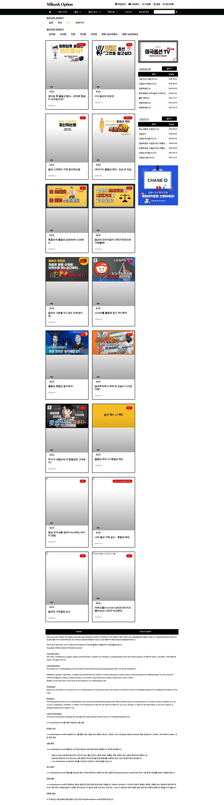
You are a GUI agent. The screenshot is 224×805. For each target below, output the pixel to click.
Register (144, 12)
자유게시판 (145, 69)
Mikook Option (60, 4)
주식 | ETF (62, 12)
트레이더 (80, 22)
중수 (69, 22)
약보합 (83, 34)
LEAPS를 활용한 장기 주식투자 (111, 313)
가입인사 (144, 119)
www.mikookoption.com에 (61, 761)
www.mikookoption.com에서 (57, 734)
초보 (60, 22)
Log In (128, 12)
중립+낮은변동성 (130, 34)
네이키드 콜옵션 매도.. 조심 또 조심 (113, 169)
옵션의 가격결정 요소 (59, 611)
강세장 (52, 34)
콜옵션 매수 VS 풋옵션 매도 (109, 459)
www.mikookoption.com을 (56, 722)
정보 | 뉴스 (92, 12)
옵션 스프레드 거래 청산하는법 (64, 169)
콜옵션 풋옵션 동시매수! (61, 386)
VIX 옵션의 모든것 (104, 96)
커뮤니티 (111, 12)
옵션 (76, 12)
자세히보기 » (52, 105)
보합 (73, 34)
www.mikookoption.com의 (56, 749)
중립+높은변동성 (110, 34)
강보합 (63, 34)
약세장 (94, 34)
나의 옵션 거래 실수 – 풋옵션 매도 (112, 537)
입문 (51, 22)
